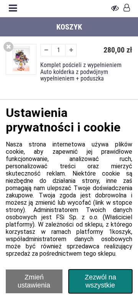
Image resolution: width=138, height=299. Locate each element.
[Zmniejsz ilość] (46, 50)
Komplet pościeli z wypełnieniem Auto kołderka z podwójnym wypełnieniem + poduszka (81, 72)
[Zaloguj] (126, 8)
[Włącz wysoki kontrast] (115, 8)
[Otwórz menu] (13, 8)
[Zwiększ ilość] (71, 50)
